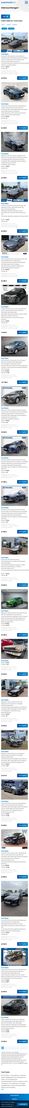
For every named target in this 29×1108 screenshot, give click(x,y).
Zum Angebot (22, 78)
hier (13, 1104)
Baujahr (9, 24)
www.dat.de (14, 1063)
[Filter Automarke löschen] (5, 28)
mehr (2, 1089)
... (20, 114)
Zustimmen (22, 1104)
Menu (26, 1)
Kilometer (14, 24)
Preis (2, 24)
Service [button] (14, 1099)
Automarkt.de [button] (14, 1095)
